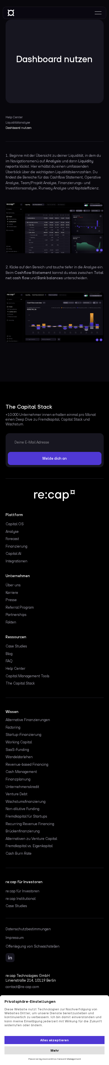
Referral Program (20, 607)
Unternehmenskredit (22, 787)
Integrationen (16, 561)
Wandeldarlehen (19, 757)
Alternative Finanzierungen (28, 720)
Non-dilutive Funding (22, 809)
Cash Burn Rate (19, 853)
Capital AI (13, 553)
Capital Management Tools (27, 676)
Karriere (12, 593)
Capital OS (15, 524)
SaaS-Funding (17, 750)
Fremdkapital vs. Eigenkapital (29, 846)
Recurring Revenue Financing (30, 824)
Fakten (11, 622)
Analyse (12, 531)
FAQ (9, 661)
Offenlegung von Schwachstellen (33, 946)
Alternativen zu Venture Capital (31, 839)
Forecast (12, 539)
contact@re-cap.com (22, 987)
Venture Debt (16, 794)
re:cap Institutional (20, 899)
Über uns (13, 585)
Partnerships (16, 615)
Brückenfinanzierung (23, 831)
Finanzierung (16, 546)
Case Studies (16, 646)
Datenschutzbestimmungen (28, 929)
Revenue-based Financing (27, 764)
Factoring (13, 727)
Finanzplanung (18, 779)
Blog (9, 654)
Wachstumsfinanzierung (26, 801)
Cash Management (21, 772)
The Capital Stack (20, 683)
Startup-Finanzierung (23, 735)
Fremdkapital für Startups (26, 816)
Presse (11, 600)
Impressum (15, 938)
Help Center (15, 668)
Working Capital (19, 742)
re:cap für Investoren (22, 891)
